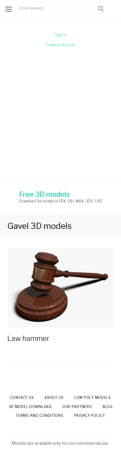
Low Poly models (92, 397)
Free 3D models (44, 194)
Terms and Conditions (39, 415)
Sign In (60, 35)
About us (54, 397)
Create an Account (60, 45)
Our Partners (77, 406)
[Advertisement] (60, 117)
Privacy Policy (89, 415)
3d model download (30, 406)
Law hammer (28, 338)
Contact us (22, 397)
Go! (101, 8)
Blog (107, 406)
